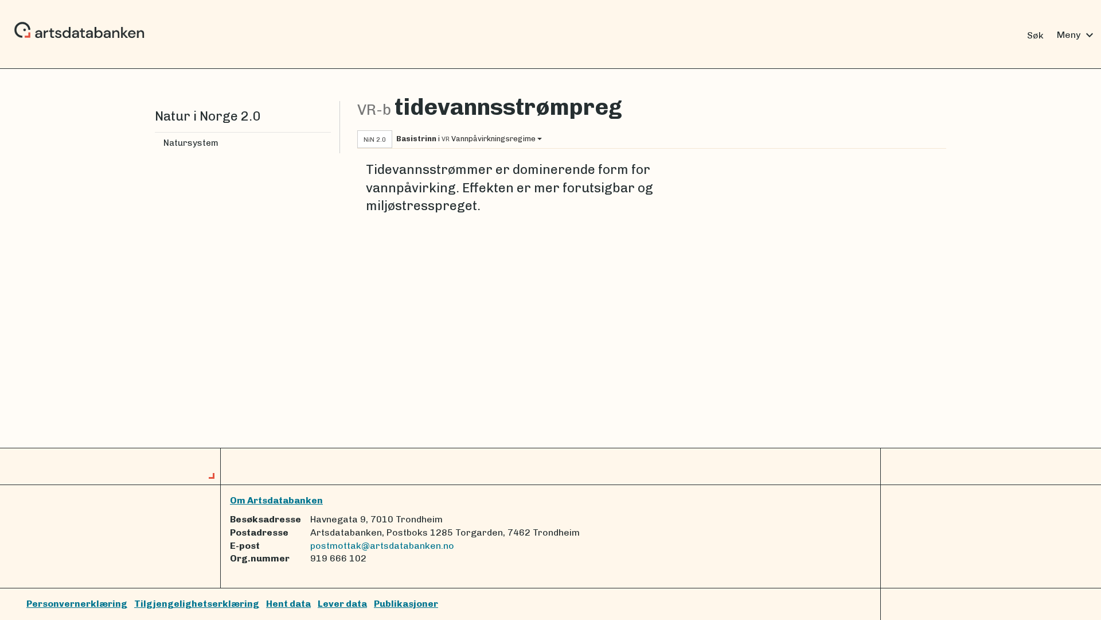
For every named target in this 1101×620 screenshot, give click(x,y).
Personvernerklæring (76, 603)
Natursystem (190, 143)
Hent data (288, 603)
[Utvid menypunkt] (326, 143)
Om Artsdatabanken (276, 500)
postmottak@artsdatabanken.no (382, 545)
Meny (1076, 35)
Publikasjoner (406, 603)
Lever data (342, 603)
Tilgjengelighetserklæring (196, 603)
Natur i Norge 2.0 (207, 116)
